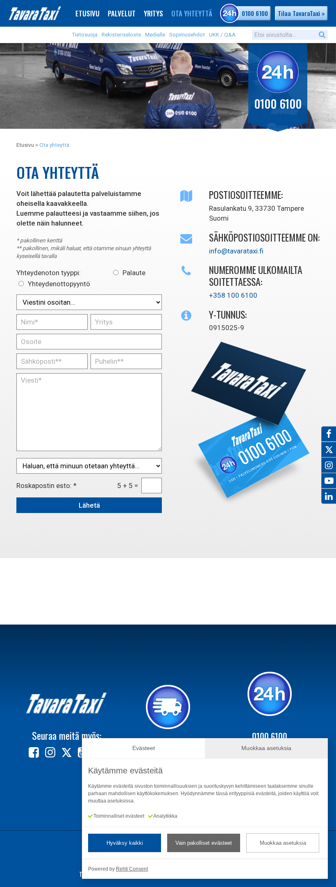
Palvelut (122, 13)
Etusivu (87, 13)
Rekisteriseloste (121, 34)
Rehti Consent (132, 869)
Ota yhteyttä (191, 13)
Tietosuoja (85, 34)
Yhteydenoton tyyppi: (48, 273)
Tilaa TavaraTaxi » (301, 13)
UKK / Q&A (222, 34)
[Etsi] (322, 34)
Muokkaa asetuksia (283, 843)
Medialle (155, 34)
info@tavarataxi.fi (236, 251)
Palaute (134, 273)
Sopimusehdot (187, 34)
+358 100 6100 (233, 295)
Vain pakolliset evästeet (203, 843)
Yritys (153, 13)
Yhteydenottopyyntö (59, 284)
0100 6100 (255, 13)
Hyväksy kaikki (125, 843)
